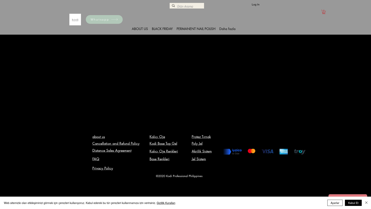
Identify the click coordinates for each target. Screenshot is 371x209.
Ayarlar (335, 203)
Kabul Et (353, 203)
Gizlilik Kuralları (166, 203)
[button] (323, 12)
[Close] (366, 203)
